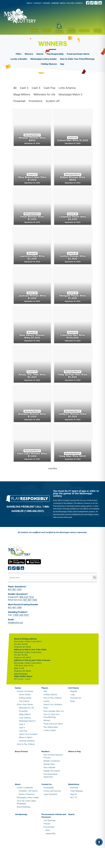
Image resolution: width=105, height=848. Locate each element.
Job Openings (21, 814)
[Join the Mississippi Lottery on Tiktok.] (14, 568)
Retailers (84, 31)
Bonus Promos (71, 30)
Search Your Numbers (28, 734)
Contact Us (46, 784)
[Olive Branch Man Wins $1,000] (32, 167)
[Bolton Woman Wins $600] (72, 167)
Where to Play (97, 30)
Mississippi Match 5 (70, 94)
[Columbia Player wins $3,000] (72, 207)
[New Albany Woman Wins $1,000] (32, 325)
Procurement (49, 827)
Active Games (25, 694)
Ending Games (25, 698)
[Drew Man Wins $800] (72, 444)
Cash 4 (36, 87)
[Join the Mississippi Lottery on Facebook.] (88, 3)
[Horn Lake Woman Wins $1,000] (32, 444)
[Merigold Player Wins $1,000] (72, 286)
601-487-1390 (30, 599)
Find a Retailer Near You (54, 711)
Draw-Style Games (25, 704)
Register (73, 691)
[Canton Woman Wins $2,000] (72, 246)
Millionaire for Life (44, 94)
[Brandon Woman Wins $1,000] (32, 404)
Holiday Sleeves (49, 64)
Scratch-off (52, 101)
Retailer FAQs (49, 764)
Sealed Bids (50, 833)
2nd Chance (59, 30)
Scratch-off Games (25, 691)
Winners (29, 54)
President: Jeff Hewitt (28, 791)
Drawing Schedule (26, 741)
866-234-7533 (26, 597)
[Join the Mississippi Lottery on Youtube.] (100, 3)
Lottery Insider (50, 730)
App (62, 64)
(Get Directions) (21, 673)
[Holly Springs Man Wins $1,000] (72, 365)
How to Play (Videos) (26, 744)
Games (34, 31)
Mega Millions (21, 94)
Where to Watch (25, 737)
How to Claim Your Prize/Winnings (77, 59)
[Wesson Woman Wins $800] (32, 128)
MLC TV (73, 797)
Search (71, 814)
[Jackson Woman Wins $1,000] (32, 286)
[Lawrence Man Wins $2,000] (32, 246)
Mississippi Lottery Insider (43, 59)
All (15, 87)
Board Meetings (23, 807)
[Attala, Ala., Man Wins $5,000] (32, 365)
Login (72, 694)
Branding (74, 787)
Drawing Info (75, 698)
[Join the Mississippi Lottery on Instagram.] (96, 3)
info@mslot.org (15, 622)
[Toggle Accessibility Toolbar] (99, 842)
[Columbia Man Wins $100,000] (72, 325)
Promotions (35, 101)
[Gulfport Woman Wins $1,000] (72, 404)
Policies (47, 823)
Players (46, 31)
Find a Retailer (49, 767)
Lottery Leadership (25, 787)
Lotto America (67, 87)
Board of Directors (27, 794)
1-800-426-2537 (21, 615)
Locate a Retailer (18, 59)
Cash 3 (24, 87)
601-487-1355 (15, 589)
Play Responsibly (55, 54)
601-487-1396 (15, 607)
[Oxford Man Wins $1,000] (72, 128)
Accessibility (49, 787)
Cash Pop (49, 87)
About (17, 784)
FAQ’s (18, 54)
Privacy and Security (52, 791)
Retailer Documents (52, 771)
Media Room (73, 784)
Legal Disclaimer (50, 794)
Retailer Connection (52, 761)
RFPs (48, 830)
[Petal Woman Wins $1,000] (32, 207)
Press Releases (76, 791)
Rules (72, 701)
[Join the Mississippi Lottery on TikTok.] (92, 3)
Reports (73, 794)
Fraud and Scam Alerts (78, 54)
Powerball (19, 101)
